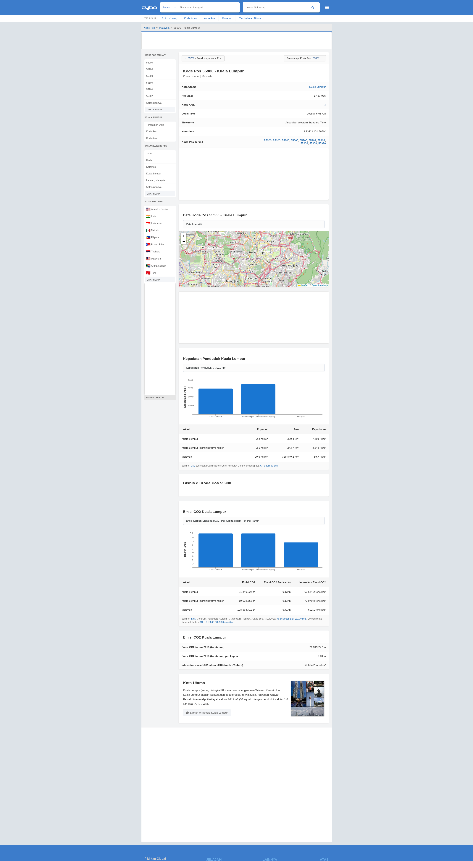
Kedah (149, 160)
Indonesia (154, 223)
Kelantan (151, 166)
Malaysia (164, 27)
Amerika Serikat (157, 209)
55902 (149, 96)
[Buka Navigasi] (327, 7)
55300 (149, 82)
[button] (183, 236)
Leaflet (304, 285)
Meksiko (153, 230)
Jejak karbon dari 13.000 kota (291, 618)
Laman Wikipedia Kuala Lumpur (209, 712)
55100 (149, 69)
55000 (149, 62)
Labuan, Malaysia (155, 180)
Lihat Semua (153, 194)
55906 (304, 143)
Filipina (152, 237)
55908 (313, 143)
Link (193, 618)
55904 (321, 140)
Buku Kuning (169, 18)
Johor (149, 153)
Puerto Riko (155, 244)
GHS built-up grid (269, 465)
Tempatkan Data (155, 124)
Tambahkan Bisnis (250, 18)
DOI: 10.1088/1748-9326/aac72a (216, 622)
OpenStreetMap (320, 285)
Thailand (153, 251)
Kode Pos (209, 18)
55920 (322, 143)
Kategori (227, 18)
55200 (149, 76)
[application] (253, 399)
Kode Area (190, 18)
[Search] (313, 7)
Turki (151, 273)
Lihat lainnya (154, 110)
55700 (149, 89)
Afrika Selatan (156, 266)
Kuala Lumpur (153, 173)
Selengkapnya (154, 102)
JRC (193, 465)
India (151, 216)
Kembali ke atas (155, 397)
